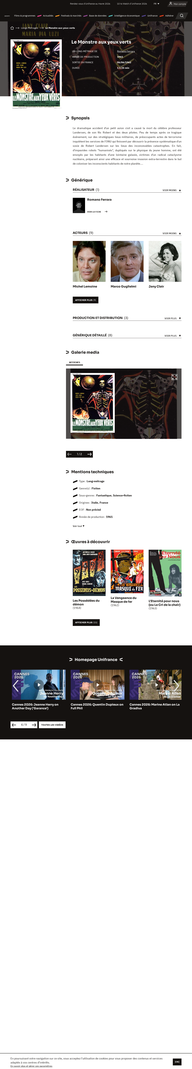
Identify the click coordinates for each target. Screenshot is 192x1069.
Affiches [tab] (74, 362)
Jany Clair (156, 286)
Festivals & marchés (71, 15)
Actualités (48, 15)
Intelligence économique (127, 15)
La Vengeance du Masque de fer (123, 600)
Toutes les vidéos (52, 724)
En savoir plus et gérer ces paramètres (31, 1066)
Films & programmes (24, 15)
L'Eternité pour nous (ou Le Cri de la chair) (164, 603)
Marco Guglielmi (123, 286)
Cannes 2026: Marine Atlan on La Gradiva (153, 706)
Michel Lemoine (85, 286)
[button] (174, 377)
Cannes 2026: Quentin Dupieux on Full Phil (95, 706)
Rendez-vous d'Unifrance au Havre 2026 (90, 3)
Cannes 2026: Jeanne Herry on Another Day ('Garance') (33, 706)
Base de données (97, 15)
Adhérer (169, 15)
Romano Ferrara (126, 51)
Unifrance (152, 15)
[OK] (177, 1061)
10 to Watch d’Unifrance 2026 (132, 3)
